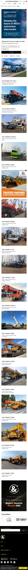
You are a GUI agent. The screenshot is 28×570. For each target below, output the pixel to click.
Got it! (23, 567)
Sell (23, 3)
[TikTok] (14, 562)
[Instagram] (11, 562)
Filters (12, 52)
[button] (14, 542)
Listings (14, 3)
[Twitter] (5, 562)
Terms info (13, 568)
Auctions (9, 3)
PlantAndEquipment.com (9, 565)
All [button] (2, 56)
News (20, 3)
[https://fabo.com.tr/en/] (16, 519)
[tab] (2, 56)
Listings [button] (18, 56)
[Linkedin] (2, 562)
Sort (23, 52)
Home (4, 3)
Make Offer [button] (12, 56)
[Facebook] (8, 562)
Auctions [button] (6, 56)
